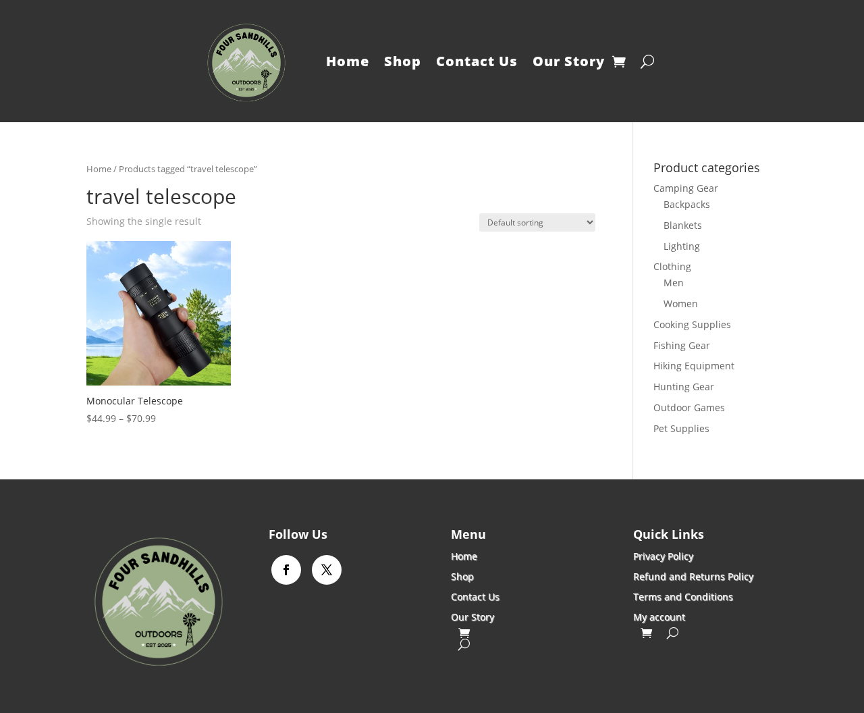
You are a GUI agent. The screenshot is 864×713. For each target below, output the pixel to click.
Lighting (682, 246)
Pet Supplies (681, 428)
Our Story (569, 61)
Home (347, 61)
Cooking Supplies (692, 324)
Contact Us (477, 61)
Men (674, 282)
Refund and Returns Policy (693, 575)
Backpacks (687, 204)
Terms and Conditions (683, 596)
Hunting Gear (683, 386)
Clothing (672, 266)
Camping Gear (685, 188)
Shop (402, 61)
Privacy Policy (663, 555)
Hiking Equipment (693, 365)
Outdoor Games (689, 407)
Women (681, 303)
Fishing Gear (681, 345)
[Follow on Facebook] (286, 570)
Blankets (683, 225)
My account (659, 616)
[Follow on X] (327, 570)
